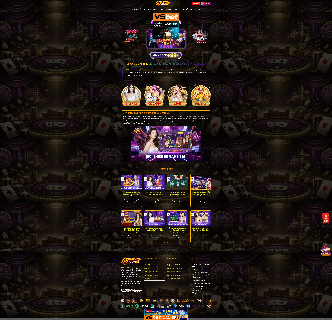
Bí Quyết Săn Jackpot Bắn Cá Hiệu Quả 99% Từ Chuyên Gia (201, 194)
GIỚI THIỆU (147, 9)
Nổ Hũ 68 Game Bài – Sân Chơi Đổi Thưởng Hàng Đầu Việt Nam (131, 194)
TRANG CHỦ (136, 9)
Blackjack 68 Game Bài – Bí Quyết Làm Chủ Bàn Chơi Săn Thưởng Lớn (177, 194)
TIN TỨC (197, 9)
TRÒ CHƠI (168, 9)
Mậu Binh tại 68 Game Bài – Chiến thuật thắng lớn (154, 193)
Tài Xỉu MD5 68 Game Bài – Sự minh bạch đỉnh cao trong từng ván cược (177, 230)
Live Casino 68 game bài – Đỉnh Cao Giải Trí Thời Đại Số (154, 230)
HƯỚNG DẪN (157, 9)
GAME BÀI (177, 9)
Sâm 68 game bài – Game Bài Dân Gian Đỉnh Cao (200, 229)
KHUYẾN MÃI (187, 9)
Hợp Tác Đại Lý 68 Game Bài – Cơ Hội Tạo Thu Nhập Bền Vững (131, 230)
